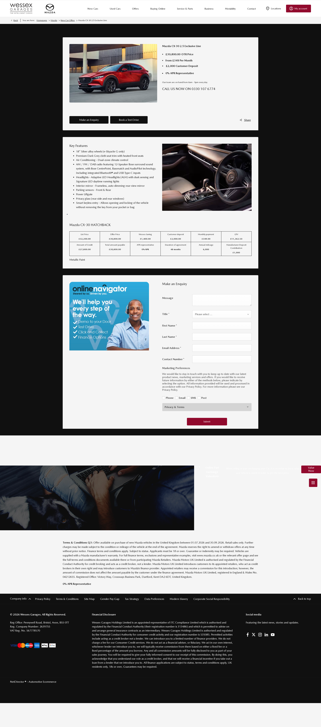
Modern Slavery (179, 599)
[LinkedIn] (266, 634)
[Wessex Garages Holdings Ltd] (21, 9)
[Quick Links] (313, 483)
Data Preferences (154, 599)
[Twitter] (253, 634)
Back (16, 20)
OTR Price (187, 54)
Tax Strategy (132, 599)
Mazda (54, 20)
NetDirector (17, 681)
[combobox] (222, 314)
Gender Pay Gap (109, 599)
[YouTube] (272, 634)
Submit (206, 421)
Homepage (42, 20)
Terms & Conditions (67, 599)
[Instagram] (260, 634)
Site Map (89, 599)
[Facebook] (247, 634)
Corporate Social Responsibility (211, 599)
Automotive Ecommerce (42, 681)
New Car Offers (68, 20)
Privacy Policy (42, 599)
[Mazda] (50, 8)
